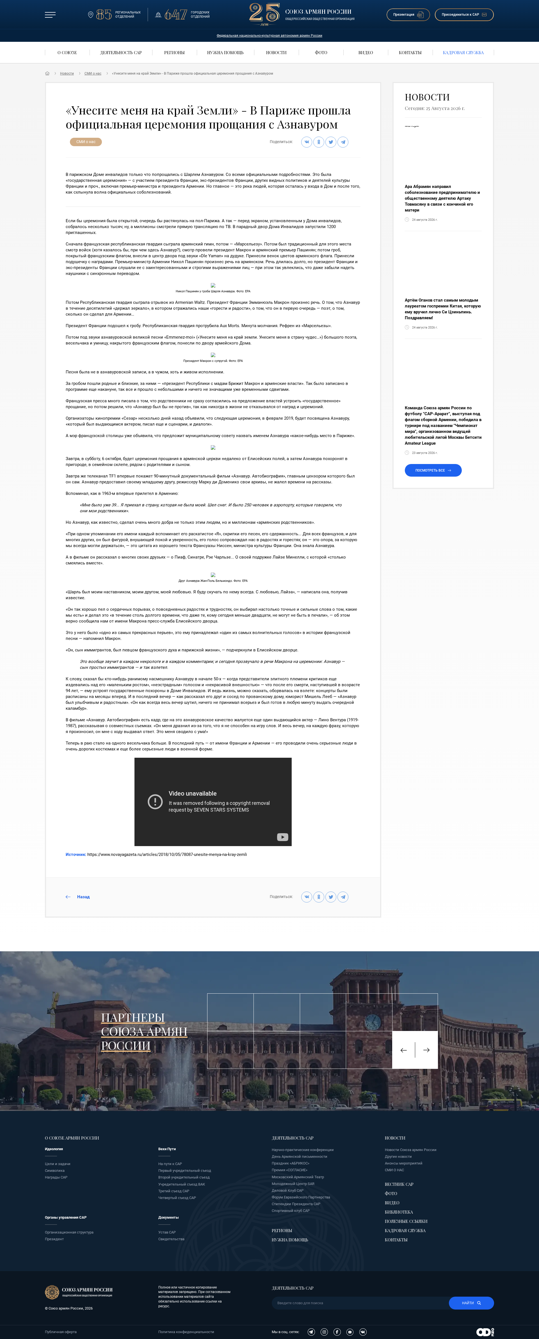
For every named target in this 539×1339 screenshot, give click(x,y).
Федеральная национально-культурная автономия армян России (269, 36)
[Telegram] (342, 142)
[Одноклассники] (318, 142)
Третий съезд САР (173, 1191)
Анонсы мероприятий (403, 1163)
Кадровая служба (405, 1230)
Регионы (282, 1230)
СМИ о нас (92, 73)
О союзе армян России (72, 1138)
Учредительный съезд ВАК (181, 1184)
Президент (54, 1239)
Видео (392, 1202)
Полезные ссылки (406, 1221)
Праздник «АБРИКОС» (290, 1163)
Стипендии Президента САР (296, 1204)
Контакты (396, 1239)
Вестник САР (399, 1184)
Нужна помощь (290, 1239)
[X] (330, 142)
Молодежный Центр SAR (293, 1184)
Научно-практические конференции (303, 1150)
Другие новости (398, 1156)
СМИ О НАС (394, 1170)
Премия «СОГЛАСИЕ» (289, 1170)
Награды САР (56, 1177)
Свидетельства (171, 1239)
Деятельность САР (293, 1138)
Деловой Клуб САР (287, 1190)
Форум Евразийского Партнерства (301, 1197)
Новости (67, 73)
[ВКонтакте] (306, 142)
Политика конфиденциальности (186, 1332)
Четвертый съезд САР (177, 1198)
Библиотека (399, 1212)
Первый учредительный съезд (184, 1170)
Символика (55, 1170)
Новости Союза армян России (411, 1150)
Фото (391, 1193)
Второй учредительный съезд (184, 1177)
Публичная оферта (61, 1332)
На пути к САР (170, 1164)
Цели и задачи (57, 1164)
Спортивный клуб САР (291, 1211)
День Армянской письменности (299, 1156)
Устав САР (167, 1232)
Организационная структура (69, 1232)
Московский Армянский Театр (298, 1177)
